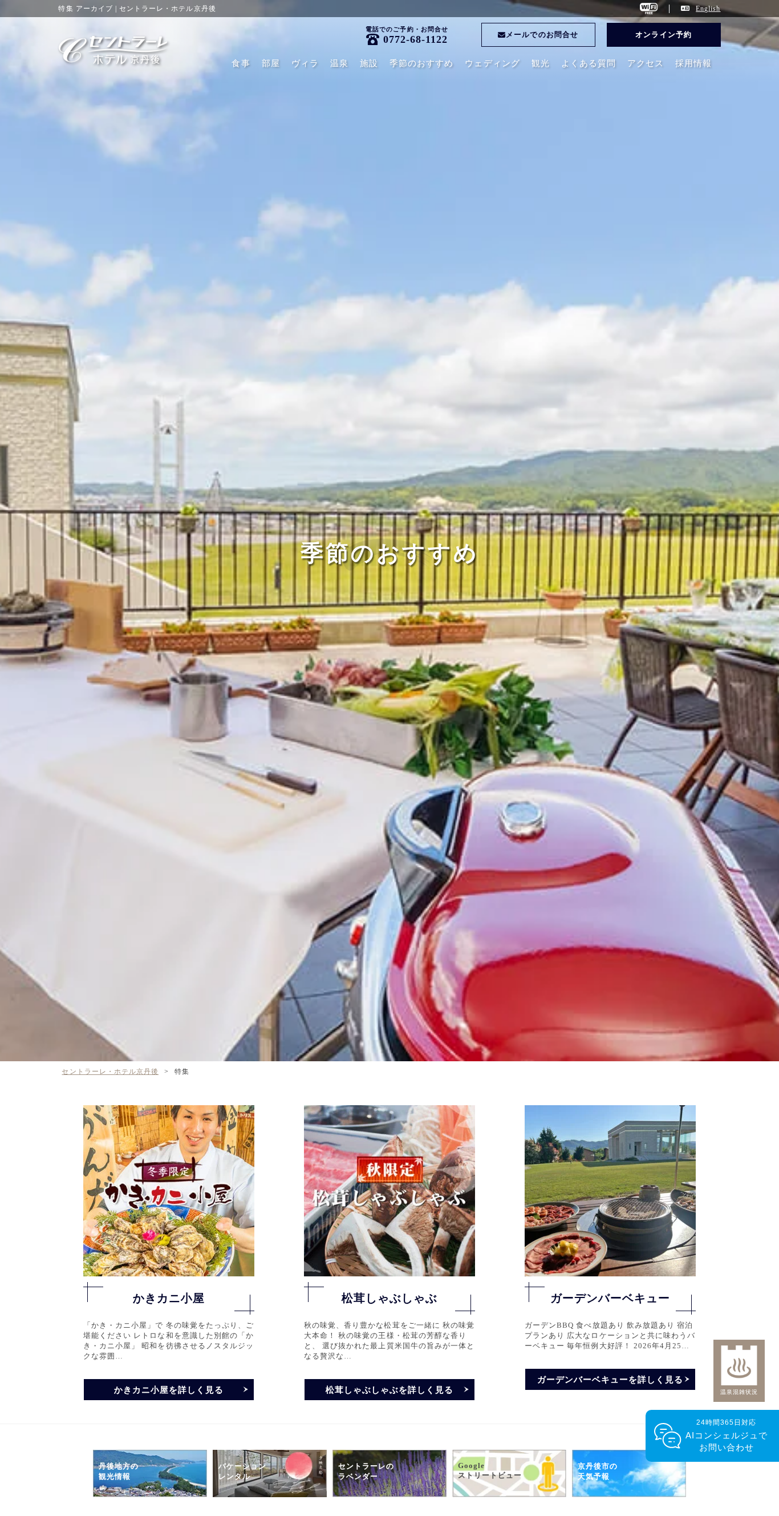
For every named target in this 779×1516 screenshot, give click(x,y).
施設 (369, 63)
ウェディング (492, 63)
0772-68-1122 (415, 39)
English (708, 9)
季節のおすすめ (421, 63)
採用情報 (693, 63)
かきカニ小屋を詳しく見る (169, 1389)
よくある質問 (588, 63)
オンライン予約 (663, 34)
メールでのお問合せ (542, 34)
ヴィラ (305, 63)
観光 (540, 63)
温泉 (339, 63)
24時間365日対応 (726, 1435)
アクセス (645, 63)
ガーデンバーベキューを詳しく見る (610, 1379)
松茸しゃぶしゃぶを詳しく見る (390, 1389)
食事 (241, 63)
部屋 (271, 63)
